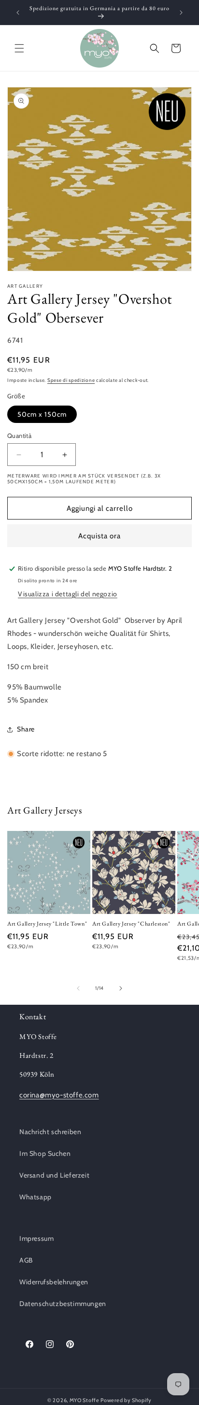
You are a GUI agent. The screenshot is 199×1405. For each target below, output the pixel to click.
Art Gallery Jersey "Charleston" (131, 923)
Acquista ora (99, 536)
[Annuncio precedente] (17, 12)
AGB (26, 1260)
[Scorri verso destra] (120, 988)
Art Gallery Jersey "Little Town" (47, 923)
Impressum (36, 1238)
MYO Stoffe (85, 1400)
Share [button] (26, 729)
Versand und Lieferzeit (54, 1175)
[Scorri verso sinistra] (78, 988)
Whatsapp (35, 1197)
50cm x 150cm (42, 414)
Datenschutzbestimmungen (62, 1303)
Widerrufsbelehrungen (53, 1282)
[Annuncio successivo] (181, 12)
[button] (19, 48)
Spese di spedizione (71, 380)
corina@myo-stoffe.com (59, 1095)
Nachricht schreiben (50, 1131)
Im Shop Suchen (45, 1153)
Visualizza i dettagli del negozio (67, 594)
